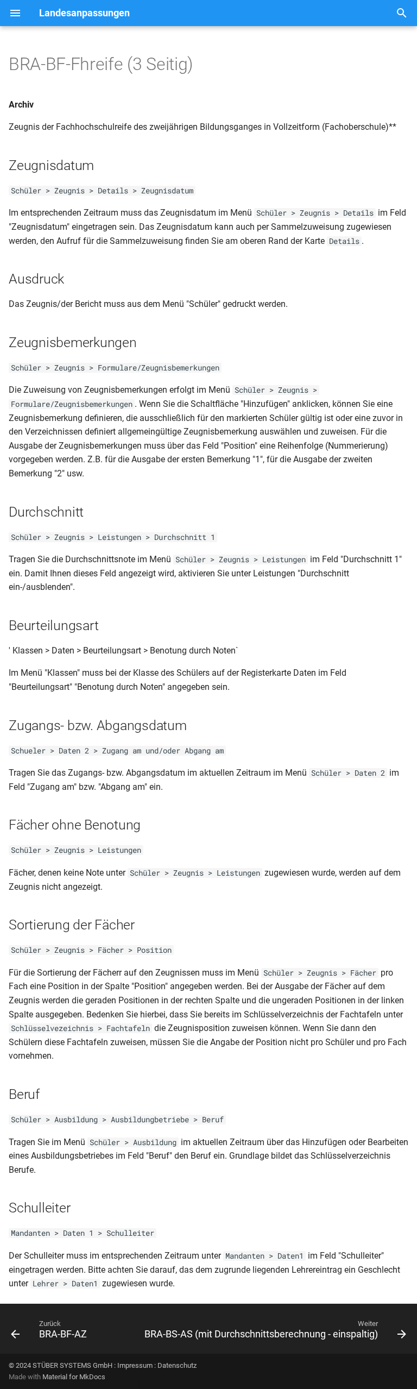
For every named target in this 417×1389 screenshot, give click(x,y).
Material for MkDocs (73, 1377)
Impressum (135, 1365)
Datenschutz (177, 1365)
